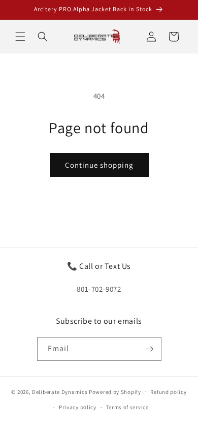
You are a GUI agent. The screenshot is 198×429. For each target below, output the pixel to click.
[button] (20, 36)
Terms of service (127, 407)
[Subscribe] (150, 349)
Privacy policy (77, 407)
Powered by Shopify (115, 391)
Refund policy (168, 391)
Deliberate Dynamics (59, 391)
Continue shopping (99, 165)
